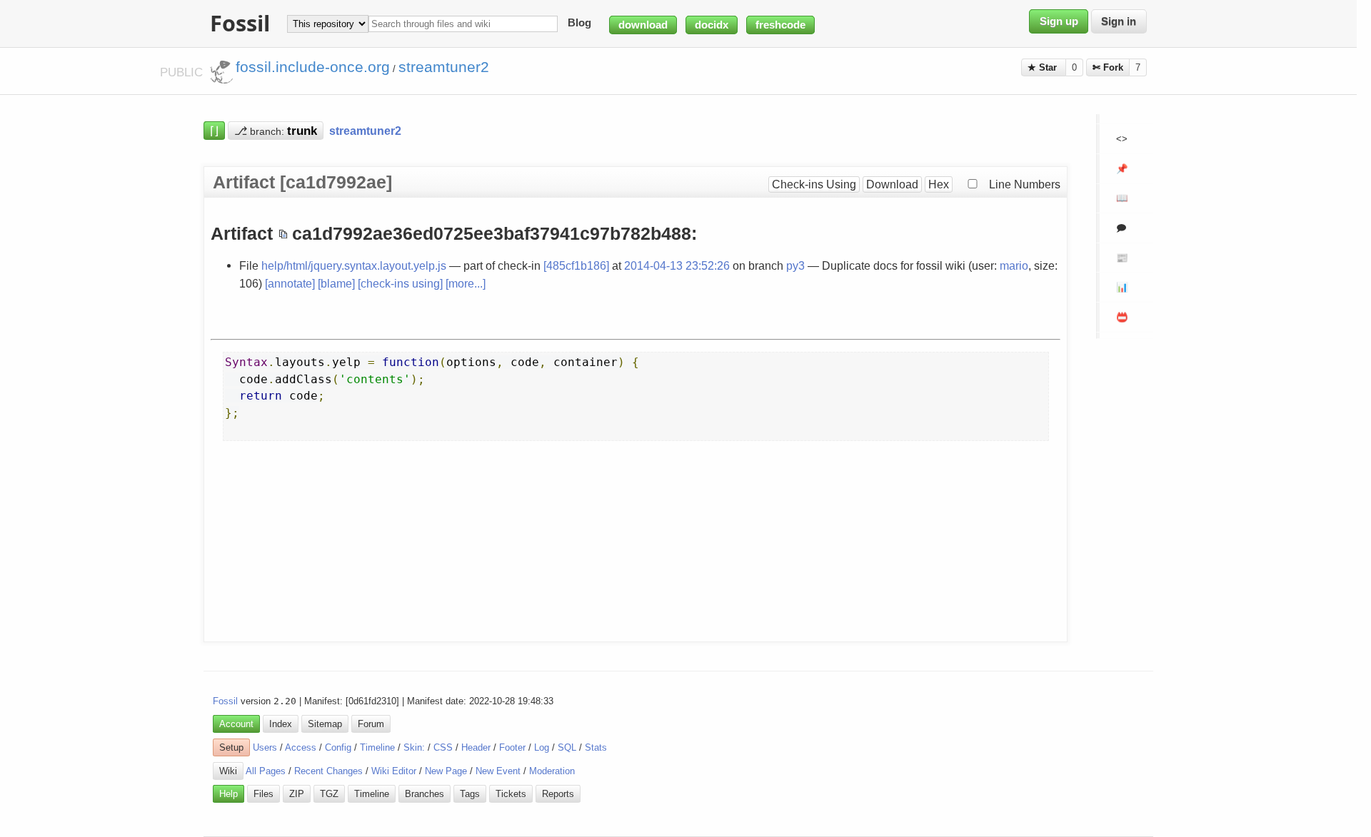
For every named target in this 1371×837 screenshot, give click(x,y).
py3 (795, 265)
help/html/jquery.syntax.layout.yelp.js (353, 265)
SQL (567, 747)
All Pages (266, 771)
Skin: (414, 747)
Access (300, 747)
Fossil (225, 701)
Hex (938, 184)
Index (280, 724)
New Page (446, 771)
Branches (424, 793)
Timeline (377, 747)
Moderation (552, 771)
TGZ (329, 793)
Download (892, 184)
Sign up (1059, 21)
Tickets (511, 793)
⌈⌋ (214, 130)
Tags (470, 793)
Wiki (228, 771)
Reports (558, 793)
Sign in (1118, 21)
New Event (498, 771)
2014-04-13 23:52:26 (677, 265)
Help (228, 793)
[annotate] (290, 283)
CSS (443, 747)
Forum (371, 724)
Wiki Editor (393, 771)
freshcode (780, 25)
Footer (512, 747)
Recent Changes (328, 771)
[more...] (466, 283)
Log (541, 747)
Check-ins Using (814, 184)
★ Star (1044, 67)
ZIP (296, 793)
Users (265, 747)
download (643, 25)
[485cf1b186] (576, 265)
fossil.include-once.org (313, 67)
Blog (579, 23)
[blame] (336, 283)
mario (1014, 265)
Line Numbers (1024, 184)
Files (263, 793)
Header (476, 747)
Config (338, 747)
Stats (596, 747)
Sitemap (325, 724)
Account (236, 724)
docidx (711, 25)
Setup (231, 747)
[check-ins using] (400, 283)
